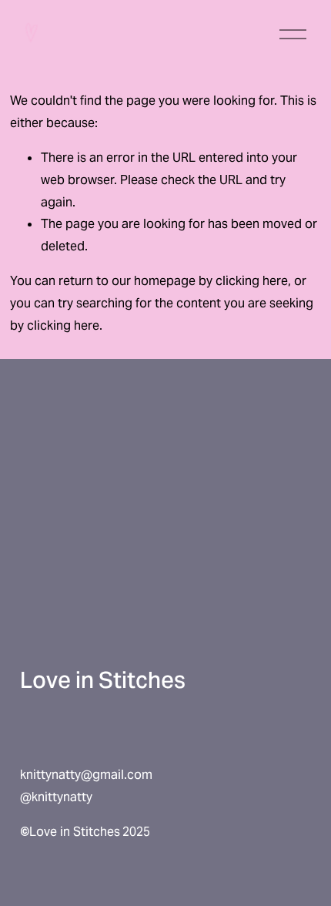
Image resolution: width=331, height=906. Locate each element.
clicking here (252, 281)
